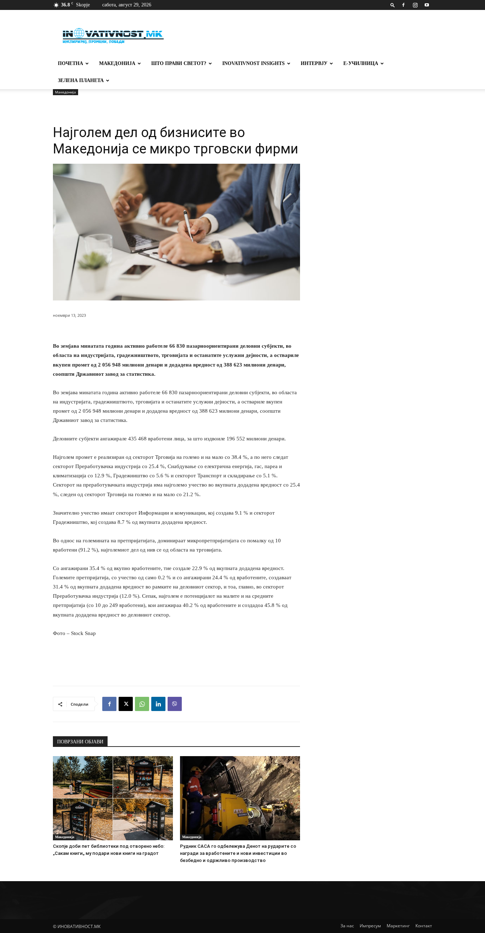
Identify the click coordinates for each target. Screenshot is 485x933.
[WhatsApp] (142, 704)
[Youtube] (426, 5)
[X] (126, 704)
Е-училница (360, 63)
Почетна (70, 63)
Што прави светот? (178, 63)
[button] (392, 4)
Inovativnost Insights (253, 63)
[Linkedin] (158, 704)
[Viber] (175, 704)
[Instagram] (415, 5)
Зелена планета (81, 80)
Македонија (117, 63)
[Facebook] (403, 5)
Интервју (314, 63)
